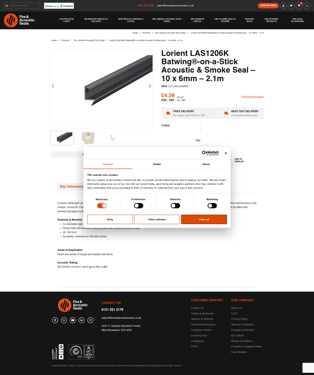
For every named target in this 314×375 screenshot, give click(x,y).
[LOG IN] (283, 5)
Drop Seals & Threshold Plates (130, 20)
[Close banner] (226, 153)
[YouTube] (73, 320)
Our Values (237, 335)
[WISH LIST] (291, 5)
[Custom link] (82, 351)
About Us (236, 308)
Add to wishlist (238, 160)
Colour (165, 125)
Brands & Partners (241, 341)
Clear (197, 140)
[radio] (229, 125)
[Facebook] (55, 320)
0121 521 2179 (146, 5)
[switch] (138, 205)
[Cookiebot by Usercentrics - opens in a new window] (204, 153)
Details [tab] (157, 164)
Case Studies (239, 352)
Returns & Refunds (202, 319)
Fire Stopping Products (271, 20)
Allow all (204, 219)
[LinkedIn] (82, 320)
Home (135, 33)
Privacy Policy (239, 319)
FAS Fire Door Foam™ (67, 20)
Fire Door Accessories (297, 20)
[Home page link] (29, 20)
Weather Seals (249, 20)
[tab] (72, 187)
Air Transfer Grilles (197, 20)
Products (146, 33)
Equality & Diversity (242, 330)
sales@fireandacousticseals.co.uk (175, 5)
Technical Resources (203, 324)
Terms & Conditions (242, 324)
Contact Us (197, 308)
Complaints (197, 341)
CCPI (234, 314)
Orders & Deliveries (202, 314)
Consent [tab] (108, 164)
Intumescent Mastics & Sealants (96, 20)
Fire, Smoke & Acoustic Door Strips (166, 20)
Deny (110, 219)
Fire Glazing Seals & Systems (225, 20)
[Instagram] (90, 320)
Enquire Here (268, 6)
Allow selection (157, 219)
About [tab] (206, 164)
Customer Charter (201, 330)
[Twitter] (64, 320)
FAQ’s (194, 346)
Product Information (252, 97)
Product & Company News (246, 346)
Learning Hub (199, 335)
